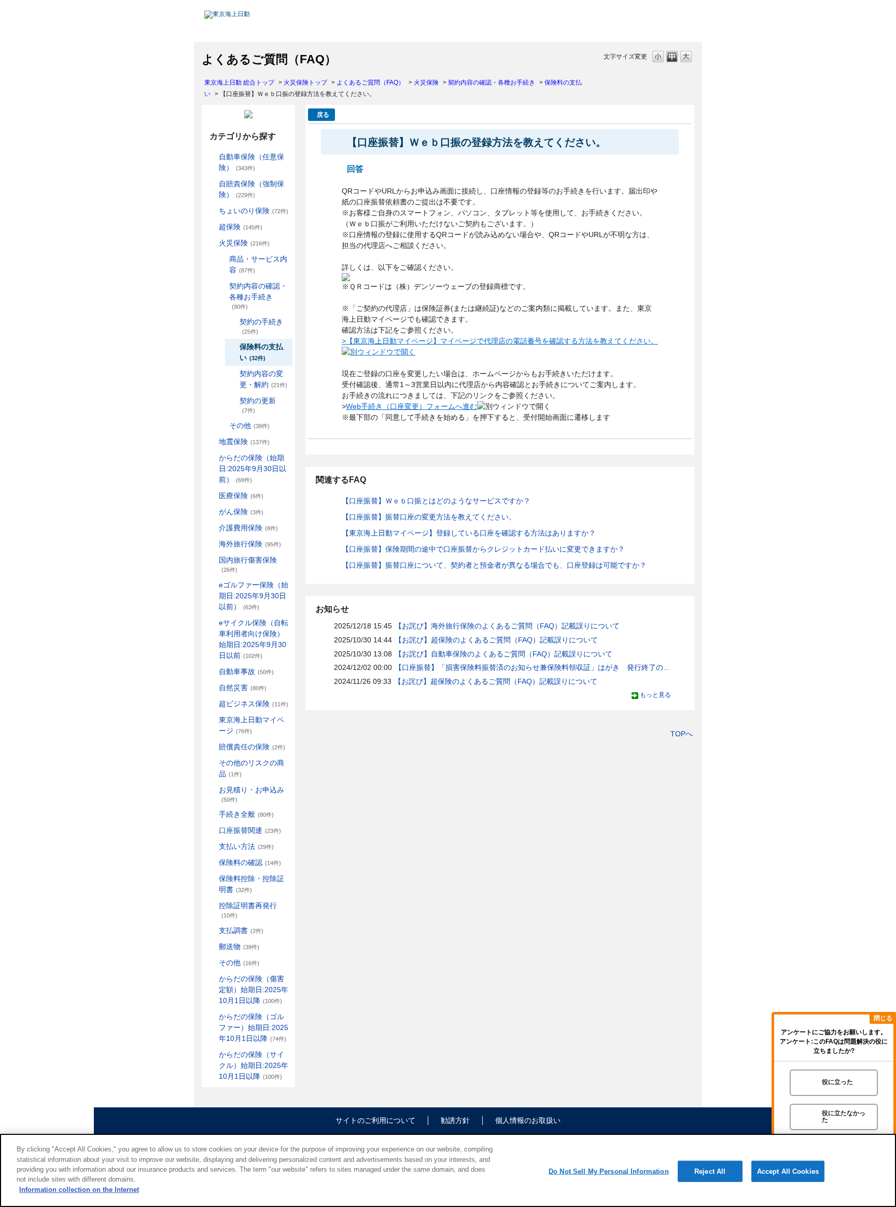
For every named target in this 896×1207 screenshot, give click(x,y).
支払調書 (241, 930)
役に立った (837, 1082)
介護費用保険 (248, 528)
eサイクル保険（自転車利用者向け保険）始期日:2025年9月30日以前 (253, 639)
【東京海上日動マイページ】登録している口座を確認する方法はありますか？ (469, 533)
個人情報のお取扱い (528, 1120)
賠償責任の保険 (252, 747)
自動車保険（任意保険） (251, 162)
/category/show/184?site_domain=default (211, 157)
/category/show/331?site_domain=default (211, 703)
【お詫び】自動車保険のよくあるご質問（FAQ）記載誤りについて (503, 654)
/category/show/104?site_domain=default (211, 227)
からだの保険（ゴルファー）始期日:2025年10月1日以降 (253, 1027)
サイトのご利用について (375, 1120)
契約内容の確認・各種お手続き (491, 82)
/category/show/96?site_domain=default (211, 243)
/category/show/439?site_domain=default (211, 720)
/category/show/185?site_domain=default (211, 184)
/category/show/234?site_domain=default (222, 259)
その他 (249, 425)
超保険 (240, 227)
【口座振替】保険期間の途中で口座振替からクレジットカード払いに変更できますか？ (483, 549)
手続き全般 (246, 814)
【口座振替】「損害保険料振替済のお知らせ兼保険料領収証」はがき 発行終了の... (532, 667)
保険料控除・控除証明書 (251, 884)
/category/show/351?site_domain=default (211, 905)
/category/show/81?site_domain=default (211, 544)
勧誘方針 (455, 1120)
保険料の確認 (250, 862)
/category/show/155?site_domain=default (211, 495)
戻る (323, 114)
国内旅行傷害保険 (248, 564)
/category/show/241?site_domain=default (222, 425)
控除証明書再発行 (248, 909)
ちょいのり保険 (253, 211)
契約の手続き (261, 326)
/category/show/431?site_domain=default (211, 528)
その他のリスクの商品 (251, 768)
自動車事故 (246, 671)
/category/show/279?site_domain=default (211, 585)
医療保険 (241, 495)
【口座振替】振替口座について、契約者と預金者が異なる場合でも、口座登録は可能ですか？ (494, 565)
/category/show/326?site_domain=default (211, 671)
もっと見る (655, 694)
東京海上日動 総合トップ (239, 82)
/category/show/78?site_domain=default (211, 560)
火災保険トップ (305, 82)
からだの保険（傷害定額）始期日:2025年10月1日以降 (253, 990)
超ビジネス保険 (253, 703)
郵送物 (239, 946)
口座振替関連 (250, 830)
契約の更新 (258, 405)
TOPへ (681, 734)
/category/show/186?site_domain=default (211, 210)
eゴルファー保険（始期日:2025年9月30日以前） (253, 596)
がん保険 (241, 512)
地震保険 (244, 441)
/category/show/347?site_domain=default (211, 878)
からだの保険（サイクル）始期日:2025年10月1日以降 (253, 1065)
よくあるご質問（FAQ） (370, 82)
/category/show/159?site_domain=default (211, 687)
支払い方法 (246, 846)
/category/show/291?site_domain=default (211, 623)
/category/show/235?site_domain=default (222, 286)
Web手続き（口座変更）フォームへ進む (411, 406)
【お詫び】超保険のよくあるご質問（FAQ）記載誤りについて (496, 640)
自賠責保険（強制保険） (251, 189)
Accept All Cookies (788, 1171)
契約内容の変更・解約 (263, 379)
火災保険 (426, 82)
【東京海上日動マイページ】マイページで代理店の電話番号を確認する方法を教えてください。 (502, 341)
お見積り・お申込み (251, 794)
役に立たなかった (843, 1116)
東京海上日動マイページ (251, 725)
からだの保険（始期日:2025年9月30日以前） (252, 469)
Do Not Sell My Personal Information (609, 1171)
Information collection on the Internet (79, 1190)
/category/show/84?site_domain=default (211, 457)
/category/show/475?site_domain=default (211, 1016)
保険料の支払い (261, 352)
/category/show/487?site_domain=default (211, 1054)
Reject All (709, 1171)
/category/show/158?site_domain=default (211, 511)
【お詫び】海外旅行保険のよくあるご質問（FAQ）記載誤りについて (507, 626)
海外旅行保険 (250, 544)
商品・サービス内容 (258, 264)
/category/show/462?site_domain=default (211, 978)
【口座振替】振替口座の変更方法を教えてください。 (429, 517)
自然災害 (243, 687)
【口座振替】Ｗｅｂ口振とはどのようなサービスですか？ (436, 501)
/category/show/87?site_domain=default (211, 441)
